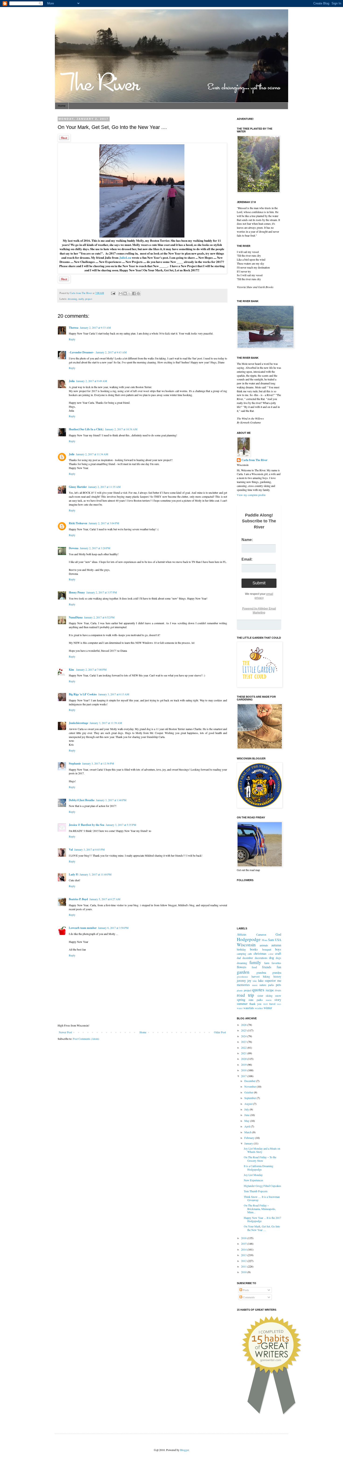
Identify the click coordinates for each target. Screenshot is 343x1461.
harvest (255, 976)
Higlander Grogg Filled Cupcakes (262, 1186)
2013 (244, 1255)
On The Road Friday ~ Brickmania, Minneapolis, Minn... (260, 1208)
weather (259, 1008)
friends (266, 967)
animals (264, 945)
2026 (244, 1025)
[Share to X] (129, 293)
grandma (261, 972)
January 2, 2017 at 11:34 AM (92, 454)
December (250, 1081)
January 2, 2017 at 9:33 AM (95, 327)
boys (278, 949)
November (250, 1086)
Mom (264, 940)
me (279, 980)
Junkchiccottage (78, 723)
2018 (244, 1070)
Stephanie (75, 763)
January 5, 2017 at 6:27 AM (104, 899)
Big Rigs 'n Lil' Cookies (83, 694)
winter (268, 1008)
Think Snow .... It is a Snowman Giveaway (262, 1198)
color (270, 953)
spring (241, 999)
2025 (244, 1030)
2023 (244, 1042)
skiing (269, 995)
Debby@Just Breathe (81, 800)
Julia (72, 381)
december (247, 958)
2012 (244, 1261)
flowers (241, 967)
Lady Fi (73, 874)
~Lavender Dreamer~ (81, 352)
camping (241, 953)
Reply (72, 339)
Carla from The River (81, 293)
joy (249, 980)
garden (243, 972)
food (254, 967)
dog (271, 957)
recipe (270, 990)
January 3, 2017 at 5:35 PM (121, 825)
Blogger (184, 1450)
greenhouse (242, 976)
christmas (260, 953)
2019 (244, 1064)
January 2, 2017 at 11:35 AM (104, 487)
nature (262, 985)
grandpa (276, 972)
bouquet (266, 949)
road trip (245, 995)
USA (278, 939)
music (255, 985)
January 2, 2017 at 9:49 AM (91, 381)
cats (250, 953)
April (247, 1126)
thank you (255, 1004)
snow (278, 995)
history (277, 976)
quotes (258, 989)
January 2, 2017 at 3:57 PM (101, 592)
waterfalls (248, 1008)
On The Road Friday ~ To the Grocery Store (260, 1158)
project (88, 298)
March (248, 1132)
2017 (244, 1076)
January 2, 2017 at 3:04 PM (104, 523)
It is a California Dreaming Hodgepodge (258, 1167)
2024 (244, 1036)
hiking (266, 976)
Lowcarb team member (83, 928)
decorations (261, 958)
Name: (247, 540)
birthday (241, 949)
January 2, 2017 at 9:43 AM (111, 352)
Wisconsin (246, 945)
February (249, 1138)
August (248, 1104)
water (240, 1008)
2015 (244, 1243)
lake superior (267, 980)
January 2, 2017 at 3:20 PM (95, 548)
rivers (278, 990)
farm (266, 963)
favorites (276, 963)
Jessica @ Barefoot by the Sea (86, 825)
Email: (247, 559)
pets (278, 984)
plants (240, 990)
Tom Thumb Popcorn (255, 1191)
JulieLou (125, 257)
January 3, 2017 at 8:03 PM (89, 849)
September (250, 1098)
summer (242, 1003)
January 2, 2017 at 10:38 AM (121, 429)
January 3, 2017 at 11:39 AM (106, 723)
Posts (245, 1290)
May (247, 1121)
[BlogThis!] (125, 293)
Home (62, 105)
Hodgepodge (249, 939)
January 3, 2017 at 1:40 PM (111, 800)
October (249, 1092)
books (254, 949)
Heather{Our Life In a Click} (86, 429)
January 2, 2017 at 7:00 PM (91, 669)
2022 (244, 1047)
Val (71, 849)
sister (260, 995)
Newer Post (65, 1032)
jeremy (241, 980)
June (247, 1115)
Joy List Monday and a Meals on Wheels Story (262, 1150)
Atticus (241, 934)
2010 (244, 1272)
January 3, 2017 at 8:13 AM (113, 694)
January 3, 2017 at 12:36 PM (98, 763)
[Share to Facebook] (134, 293)
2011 (244, 1266)
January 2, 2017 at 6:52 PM (99, 617)
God (278, 934)
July (247, 1109)
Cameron (261, 934)
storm (268, 1000)
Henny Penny (77, 592)
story (277, 999)
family (255, 962)
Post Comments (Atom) (86, 1039)
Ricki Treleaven (78, 523)
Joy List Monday (253, 1175)
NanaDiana (76, 617)
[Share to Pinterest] (138, 293)
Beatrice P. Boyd (78, 899)
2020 (244, 1059)
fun (279, 967)
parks (271, 985)
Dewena (73, 548)
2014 (244, 1249)
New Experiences (253, 1180)
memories (243, 984)
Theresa (73, 328)
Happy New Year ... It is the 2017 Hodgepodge (262, 1219)
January (249, 1143)
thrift (265, 1004)
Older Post (220, 1032)
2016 (244, 1238)
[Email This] (120, 293)
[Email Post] (113, 293)
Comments (248, 1297)
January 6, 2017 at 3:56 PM (113, 928)
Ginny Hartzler (78, 487)
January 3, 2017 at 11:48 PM (96, 874)
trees (279, 1004)
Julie (71, 454)
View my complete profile (251, 495)
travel (272, 1004)
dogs (278, 958)
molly (81, 298)
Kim (72, 670)
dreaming (72, 298)
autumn (276, 945)
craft (278, 953)
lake (255, 980)
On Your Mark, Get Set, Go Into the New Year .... (262, 1227)
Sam (271, 939)
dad (239, 958)
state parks (255, 1000)
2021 (244, 1053)
